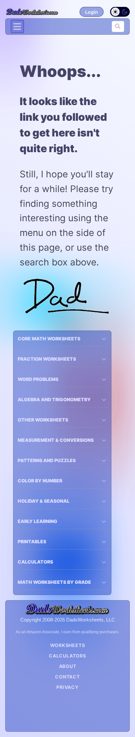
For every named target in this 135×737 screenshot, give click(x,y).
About (67, 666)
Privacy (67, 687)
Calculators (67, 655)
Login (91, 12)
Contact (67, 676)
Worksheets (67, 645)
